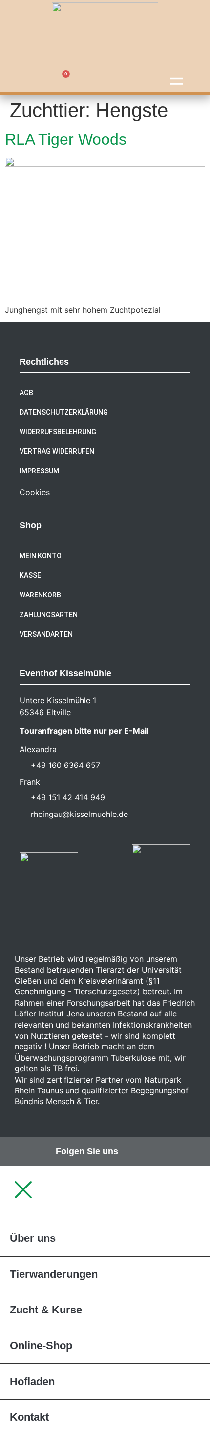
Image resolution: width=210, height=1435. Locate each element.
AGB (26, 392)
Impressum (39, 471)
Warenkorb (40, 595)
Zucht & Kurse (46, 1310)
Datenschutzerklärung (64, 412)
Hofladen (32, 1381)
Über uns (33, 1238)
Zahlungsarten (49, 615)
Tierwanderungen (54, 1274)
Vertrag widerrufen (57, 451)
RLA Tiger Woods (65, 139)
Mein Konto (41, 556)
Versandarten (46, 634)
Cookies (35, 492)
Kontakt (29, 1417)
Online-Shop (41, 1345)
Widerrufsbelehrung (58, 432)
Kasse (30, 575)
